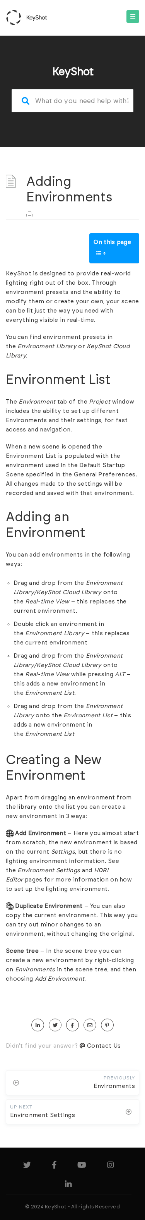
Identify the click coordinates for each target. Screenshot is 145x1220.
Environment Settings (48, 870)
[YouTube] (82, 1166)
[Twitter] (27, 1166)
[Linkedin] (68, 1185)
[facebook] (72, 1025)
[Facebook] (54, 1166)
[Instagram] (110, 1166)
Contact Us (104, 1046)
